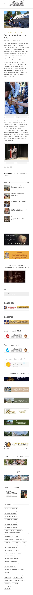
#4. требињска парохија (11, 522)
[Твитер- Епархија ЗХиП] (16, 350)
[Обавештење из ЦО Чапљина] (16, 477)
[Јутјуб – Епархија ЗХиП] (16, 336)
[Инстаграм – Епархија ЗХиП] (16, 364)
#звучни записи (9, 553)
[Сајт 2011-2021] (16, 308)
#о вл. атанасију (18, 577)
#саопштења (8, 580)
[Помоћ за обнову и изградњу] (16, 378)
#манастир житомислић (11, 558)
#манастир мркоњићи (11, 561)
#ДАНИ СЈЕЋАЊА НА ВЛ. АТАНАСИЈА (13, 530)
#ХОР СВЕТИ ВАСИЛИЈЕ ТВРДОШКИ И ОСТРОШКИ (13, 533)
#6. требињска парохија (11, 524)
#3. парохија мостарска (11, 516)
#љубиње (7, 588)
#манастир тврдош (10, 566)
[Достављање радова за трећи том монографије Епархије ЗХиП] (15, 276)
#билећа (17, 536)
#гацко (25, 542)
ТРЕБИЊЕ (22, 32)
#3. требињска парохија (19, 173)
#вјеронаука (16, 542)
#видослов (19, 539)
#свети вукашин (19, 580)
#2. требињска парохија (11, 511)
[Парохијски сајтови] (16, 494)
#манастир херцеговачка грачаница (14, 569)
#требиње (7, 175)
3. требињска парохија (11, 32)
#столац (7, 583)
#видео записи (9, 539)
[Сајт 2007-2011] (16, 322)
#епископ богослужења (11, 550)
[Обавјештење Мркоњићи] (15, 462)
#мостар (7, 572)
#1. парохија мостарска (11, 508)
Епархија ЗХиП (7, 40)
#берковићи (8, 536)
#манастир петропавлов (11, 564)
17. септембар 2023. (15, 40)
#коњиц (19, 553)
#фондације (8, 586)
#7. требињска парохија (11, 527)
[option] (16, 203)
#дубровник (21, 545)
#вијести (7, 542)
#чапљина (17, 586)
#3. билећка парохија (10, 513)
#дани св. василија (10, 545)
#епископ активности (11, 547)
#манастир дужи (9, 555)
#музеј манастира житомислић (13, 575)
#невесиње (8, 577)
